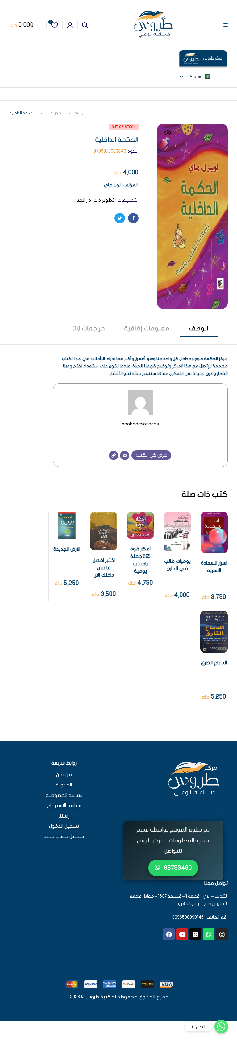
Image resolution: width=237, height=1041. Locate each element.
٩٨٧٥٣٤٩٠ (177, 868)
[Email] (124, 455)
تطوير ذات (55, 113)
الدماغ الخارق (214, 662)
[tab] (199, 334)
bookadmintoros (140, 423)
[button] (168, 136)
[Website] (113, 455)
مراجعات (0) (89, 328)
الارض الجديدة (66, 549)
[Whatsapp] (208, 934)
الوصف (198, 328)
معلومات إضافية (146, 328)
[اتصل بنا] (221, 1026)
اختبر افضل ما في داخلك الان (104, 568)
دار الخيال (82, 200)
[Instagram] (222, 934)
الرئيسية (81, 113)
